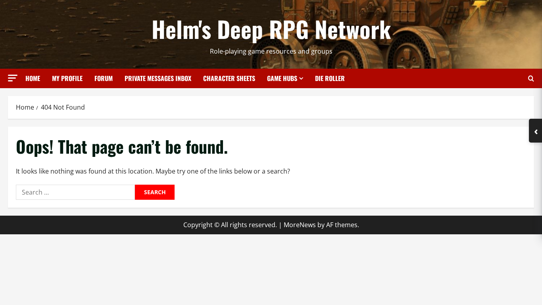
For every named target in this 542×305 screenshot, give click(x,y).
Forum (103, 78)
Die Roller (330, 78)
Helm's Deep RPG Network (271, 28)
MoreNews (300, 224)
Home (32, 78)
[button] (12, 78)
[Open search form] (531, 78)
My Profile (67, 78)
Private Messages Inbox (158, 78)
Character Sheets (229, 78)
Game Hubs (282, 78)
